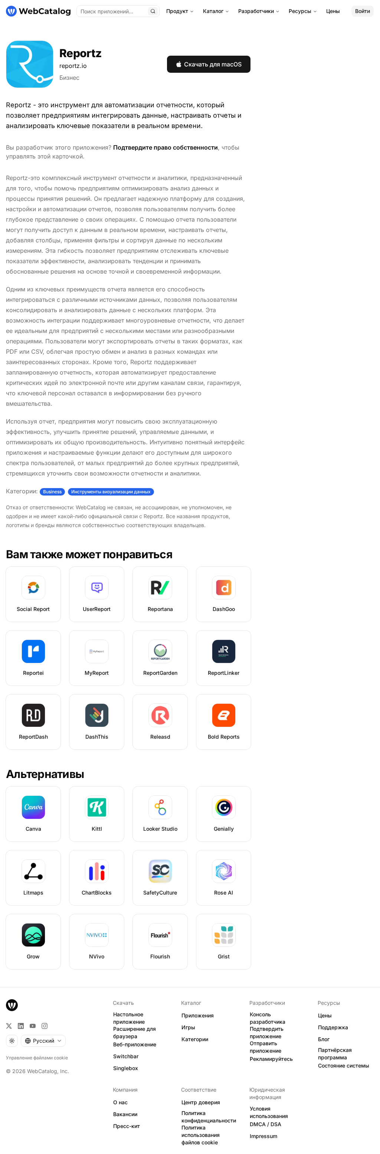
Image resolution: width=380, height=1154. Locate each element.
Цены (333, 11)
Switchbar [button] (125, 1056)
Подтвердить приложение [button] (267, 1033)
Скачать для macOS (213, 64)
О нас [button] (120, 1102)
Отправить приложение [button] (265, 1047)
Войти (362, 11)
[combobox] (43, 1041)
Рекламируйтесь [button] (271, 1059)
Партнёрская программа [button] (335, 1054)
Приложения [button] (197, 1015)
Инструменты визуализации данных (111, 491)
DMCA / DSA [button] (265, 1124)
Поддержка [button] (333, 1027)
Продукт (177, 11)
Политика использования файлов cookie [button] (200, 1135)
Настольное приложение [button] (129, 1018)
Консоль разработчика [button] (267, 1018)
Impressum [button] (263, 1136)
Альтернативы (45, 774)
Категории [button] (194, 1039)
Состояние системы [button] (343, 1065)
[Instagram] (45, 1026)
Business (52, 491)
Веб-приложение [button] (134, 1044)
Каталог (213, 11)
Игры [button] (188, 1027)
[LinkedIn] (21, 1026)
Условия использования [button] (269, 1112)
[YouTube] (33, 1026)
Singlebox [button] (125, 1068)
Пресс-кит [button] (126, 1126)
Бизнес (69, 77)
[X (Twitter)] (9, 1026)
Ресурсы (300, 11)
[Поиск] (153, 11)
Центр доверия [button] (200, 1102)
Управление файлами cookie (37, 1057)
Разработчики (256, 11)
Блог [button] (324, 1039)
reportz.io (73, 65)
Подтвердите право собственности (165, 147)
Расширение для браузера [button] (134, 1033)
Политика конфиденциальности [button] (208, 1117)
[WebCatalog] (12, 1005)
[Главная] (38, 11)
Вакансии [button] (125, 1114)
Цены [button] (325, 1015)
